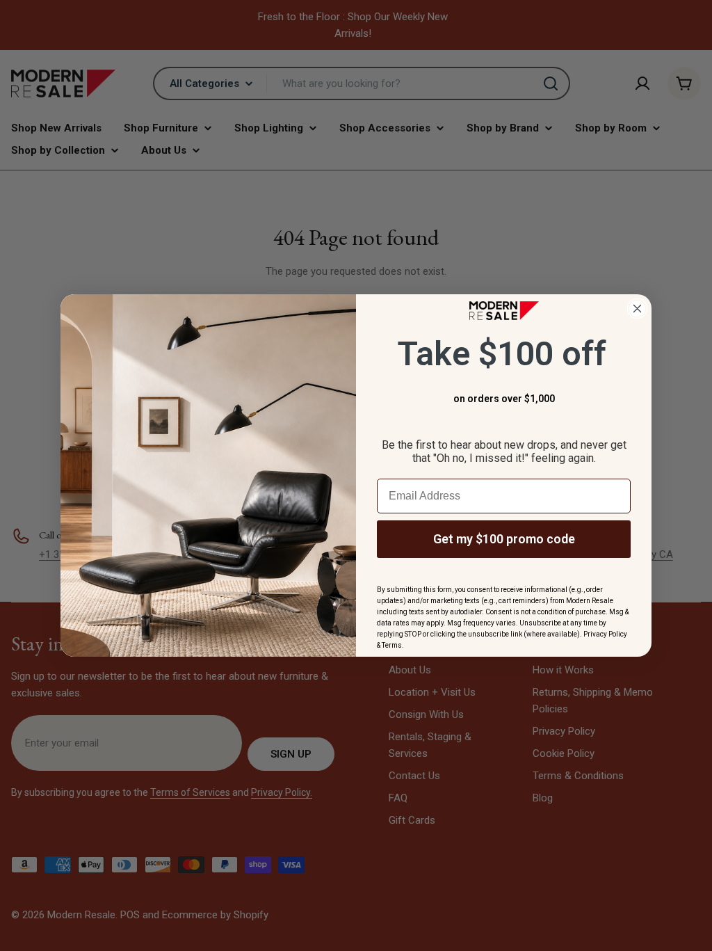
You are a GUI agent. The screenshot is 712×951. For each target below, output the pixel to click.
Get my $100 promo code (504, 539)
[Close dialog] (637, 308)
